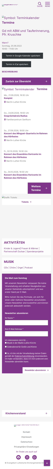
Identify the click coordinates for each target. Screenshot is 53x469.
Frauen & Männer (29, 248)
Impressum (26, 437)
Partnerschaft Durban (14, 251)
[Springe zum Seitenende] (47, 463)
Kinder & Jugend (12, 248)
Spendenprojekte (35, 251)
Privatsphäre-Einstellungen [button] (26, 446)
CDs (6, 267)
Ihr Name (9, 318)
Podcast (29, 267)
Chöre (13, 267)
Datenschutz (26, 442)
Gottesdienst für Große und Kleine (22, 347)
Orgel (20, 267)
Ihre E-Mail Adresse (14, 329)
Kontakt (26, 432)
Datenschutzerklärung (24, 356)
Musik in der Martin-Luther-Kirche (21, 343)
